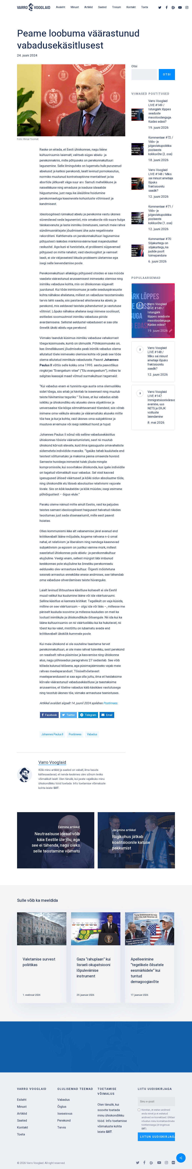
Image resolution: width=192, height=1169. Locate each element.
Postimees (110, 703)
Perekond (64, 1120)
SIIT (56, 788)
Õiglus (61, 1106)
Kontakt (22, 1127)
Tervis (61, 1127)
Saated (22, 1120)
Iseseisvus (64, 1113)
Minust (22, 1106)
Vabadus (92, 734)
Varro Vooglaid (52, 762)
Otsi (134, 66)
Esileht (21, 1099)
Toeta (21, 1134)
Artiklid (22, 1113)
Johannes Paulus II (52, 734)
